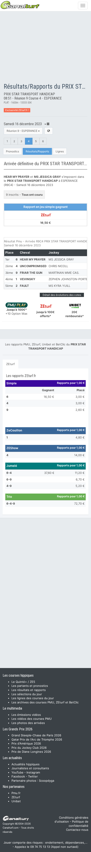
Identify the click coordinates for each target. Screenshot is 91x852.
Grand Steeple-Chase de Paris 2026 (36, 735)
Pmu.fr (16, 793)
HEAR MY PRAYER (33, 259)
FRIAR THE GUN (31, 272)
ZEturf (10, 364)
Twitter (33, 776)
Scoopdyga (46, 780)
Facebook (18, 776)
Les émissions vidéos (26, 714)
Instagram (33, 772)
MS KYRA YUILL (59, 285)
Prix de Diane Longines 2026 (31, 751)
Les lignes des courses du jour (32, 698)
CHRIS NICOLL (58, 266)
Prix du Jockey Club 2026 (29, 747)
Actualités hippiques (25, 764)
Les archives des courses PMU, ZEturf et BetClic (45, 702)
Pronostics (12, 151)
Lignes (60, 151)
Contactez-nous (77, 829)
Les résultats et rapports (28, 690)
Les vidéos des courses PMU (31, 718)
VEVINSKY (27, 279)
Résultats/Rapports (37, 151)
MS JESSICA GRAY (61, 259)
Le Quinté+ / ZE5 (23, 682)
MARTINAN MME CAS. (64, 272)
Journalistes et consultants (30, 768)
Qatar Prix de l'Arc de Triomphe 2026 (36, 739)
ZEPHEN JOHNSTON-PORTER (69, 279)
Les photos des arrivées (28, 723)
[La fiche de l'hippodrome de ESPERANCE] (48, 130)
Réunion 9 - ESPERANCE (22, 130)
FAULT (24, 285)
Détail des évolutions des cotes (62, 295)
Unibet (16, 801)
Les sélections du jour (26, 694)
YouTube (17, 772)
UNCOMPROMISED (33, 266)
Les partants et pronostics (29, 685)
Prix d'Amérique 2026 (26, 743)
